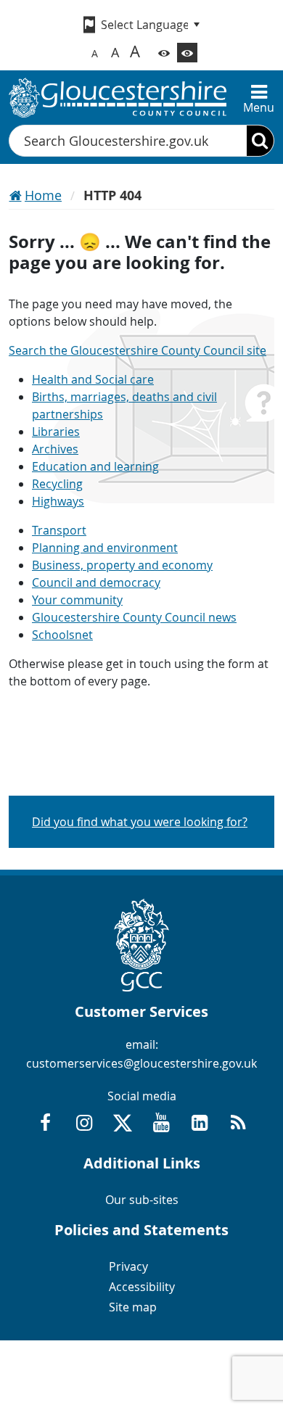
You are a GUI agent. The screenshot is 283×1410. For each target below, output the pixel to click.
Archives (55, 449)
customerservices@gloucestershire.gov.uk (141, 1063)
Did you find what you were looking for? (139, 822)
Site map (133, 1307)
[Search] (260, 140)
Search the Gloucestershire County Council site (137, 350)
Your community (77, 600)
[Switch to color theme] (164, 52)
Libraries (56, 432)
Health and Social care (93, 379)
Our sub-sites (142, 1200)
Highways (58, 501)
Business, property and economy (122, 565)
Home (43, 195)
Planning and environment (105, 548)
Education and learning (95, 466)
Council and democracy (96, 582)
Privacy (128, 1266)
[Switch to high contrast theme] (187, 52)
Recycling (57, 484)
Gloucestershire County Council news (134, 617)
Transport (59, 530)
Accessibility (142, 1287)
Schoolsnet (62, 635)
